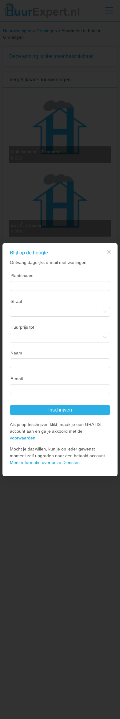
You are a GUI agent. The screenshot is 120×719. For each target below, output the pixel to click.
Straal (16, 301)
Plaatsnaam (22, 275)
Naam (16, 352)
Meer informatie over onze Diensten (45, 462)
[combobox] (60, 286)
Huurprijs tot (22, 327)
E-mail (16, 378)
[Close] (109, 252)
